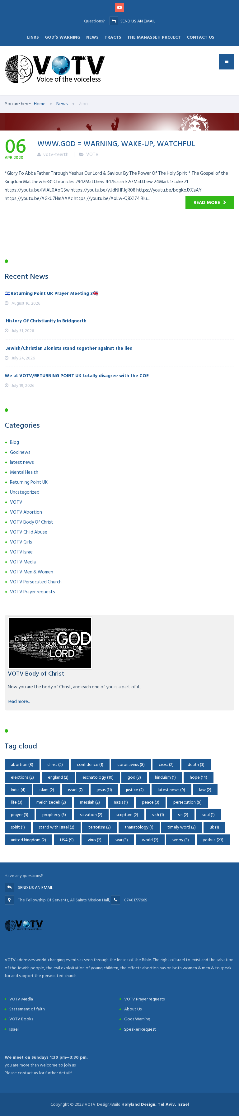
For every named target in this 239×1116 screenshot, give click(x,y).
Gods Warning (137, 1019)
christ (55, 764)
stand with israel (56, 827)
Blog (14, 442)
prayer (19, 814)
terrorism (99, 827)
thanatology (139, 827)
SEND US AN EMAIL (137, 21)
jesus (104, 789)
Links (33, 37)
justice (135, 789)
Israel (14, 1029)
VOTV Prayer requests (32, 592)
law (205, 789)
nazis (121, 802)
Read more (207, 203)
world (150, 839)
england (58, 777)
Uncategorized (25, 492)
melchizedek (51, 802)
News (92, 37)
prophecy (54, 814)
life (16, 802)
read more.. (19, 701)
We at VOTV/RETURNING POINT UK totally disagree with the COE (77, 376)
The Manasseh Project (154, 37)
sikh (158, 814)
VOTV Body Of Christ (31, 522)
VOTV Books (21, 1019)
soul (208, 814)
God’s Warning (62, 37)
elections (22, 777)
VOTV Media (23, 562)
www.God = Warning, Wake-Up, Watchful (116, 143)
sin (183, 814)
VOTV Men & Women (31, 572)
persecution (187, 802)
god (134, 777)
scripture (127, 814)
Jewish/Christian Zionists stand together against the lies (68, 348)
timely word (181, 827)
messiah (90, 802)
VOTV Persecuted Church (36, 582)
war (121, 839)
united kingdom (28, 839)
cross (166, 764)
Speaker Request (140, 1029)
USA (67, 839)
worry (180, 839)
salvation (91, 814)
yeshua (213, 839)
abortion (22, 764)
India (18, 789)
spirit (18, 827)
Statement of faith (27, 1009)
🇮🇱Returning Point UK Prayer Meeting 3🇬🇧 (52, 293)
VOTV (92, 155)
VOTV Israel (22, 552)
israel (75, 789)
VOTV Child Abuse (28, 532)
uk (214, 827)
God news (20, 452)
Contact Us (200, 37)
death (196, 764)
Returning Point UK (29, 482)
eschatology (98, 777)
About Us (133, 1009)
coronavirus (131, 764)
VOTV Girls (21, 542)
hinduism (165, 777)
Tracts (113, 37)
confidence (90, 764)
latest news (22, 462)
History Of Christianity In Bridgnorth (46, 321)
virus (94, 839)
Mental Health (24, 472)
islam (47, 789)
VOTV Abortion (26, 512)
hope (198, 777)
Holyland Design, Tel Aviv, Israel (155, 1104)
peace (150, 802)
